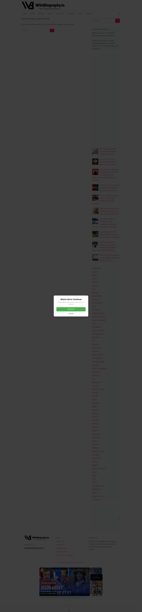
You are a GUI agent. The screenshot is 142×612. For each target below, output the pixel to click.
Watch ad (71, 309)
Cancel (71, 313)
